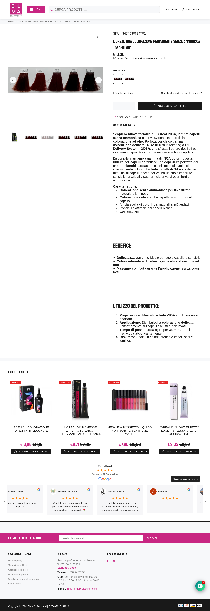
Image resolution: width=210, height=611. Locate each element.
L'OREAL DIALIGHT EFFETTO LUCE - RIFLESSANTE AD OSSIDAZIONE (178, 431)
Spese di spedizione (135, 58)
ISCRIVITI (151, 538)
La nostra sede (66, 567)
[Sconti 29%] (80, 400)
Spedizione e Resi (17, 565)
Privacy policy (15, 560)
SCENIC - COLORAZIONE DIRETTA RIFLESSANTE (31, 429)
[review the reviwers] (29, 490)
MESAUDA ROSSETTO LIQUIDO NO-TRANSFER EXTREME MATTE (129, 431)
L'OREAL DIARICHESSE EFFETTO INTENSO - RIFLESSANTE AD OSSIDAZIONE (80, 431)
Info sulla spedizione (123, 93)
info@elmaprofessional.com (83, 588)
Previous (13, 80)
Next (98, 80)
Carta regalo (14, 583)
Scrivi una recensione (185, 479)
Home (11, 21)
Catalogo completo (18, 569)
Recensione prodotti (18, 574)
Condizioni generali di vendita (23, 579)
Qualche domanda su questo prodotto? (181, 93)
